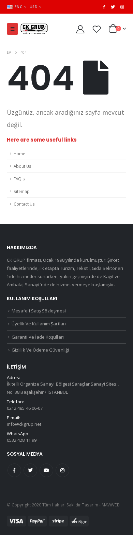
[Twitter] (113, 7)
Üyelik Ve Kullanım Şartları (39, 324)
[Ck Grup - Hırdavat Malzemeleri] (34, 29)
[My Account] (80, 29)
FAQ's (19, 178)
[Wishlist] (97, 29)
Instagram (62, 470)
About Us (22, 166)
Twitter (30, 470)
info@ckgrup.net (24, 424)
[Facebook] (104, 7)
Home (19, 153)
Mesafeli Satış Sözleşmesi (39, 311)
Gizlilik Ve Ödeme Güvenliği (40, 350)
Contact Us (24, 204)
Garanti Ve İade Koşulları (38, 337)
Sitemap (22, 191)
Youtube (46, 470)
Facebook (14, 470)
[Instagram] (122, 7)
